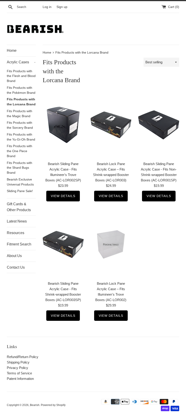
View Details (63, 196)
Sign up (61, 7)
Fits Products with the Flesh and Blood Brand (21, 76)
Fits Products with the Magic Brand (19, 113)
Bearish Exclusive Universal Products (20, 182)
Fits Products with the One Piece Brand (19, 151)
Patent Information (20, 379)
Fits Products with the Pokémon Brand (21, 90)
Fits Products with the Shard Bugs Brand (19, 168)
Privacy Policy (17, 368)
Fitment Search (19, 244)
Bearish (34, 405)
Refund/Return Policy (22, 357)
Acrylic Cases (21, 62)
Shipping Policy (18, 362)
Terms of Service (19, 373)
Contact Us (16, 267)
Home (12, 50)
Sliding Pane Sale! (20, 191)
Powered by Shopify (53, 405)
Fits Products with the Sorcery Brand (20, 125)
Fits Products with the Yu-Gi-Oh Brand (21, 137)
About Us (14, 256)
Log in (47, 7)
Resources (15, 233)
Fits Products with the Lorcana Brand (21, 102)
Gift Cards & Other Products (19, 207)
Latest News (17, 221)
